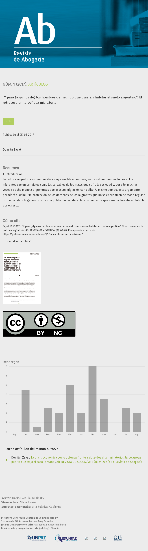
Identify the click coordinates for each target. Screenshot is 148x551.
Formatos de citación (20, 241)
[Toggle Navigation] (137, 37)
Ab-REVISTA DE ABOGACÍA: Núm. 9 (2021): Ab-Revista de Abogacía (99, 462)
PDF (8, 121)
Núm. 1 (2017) (14, 84)
